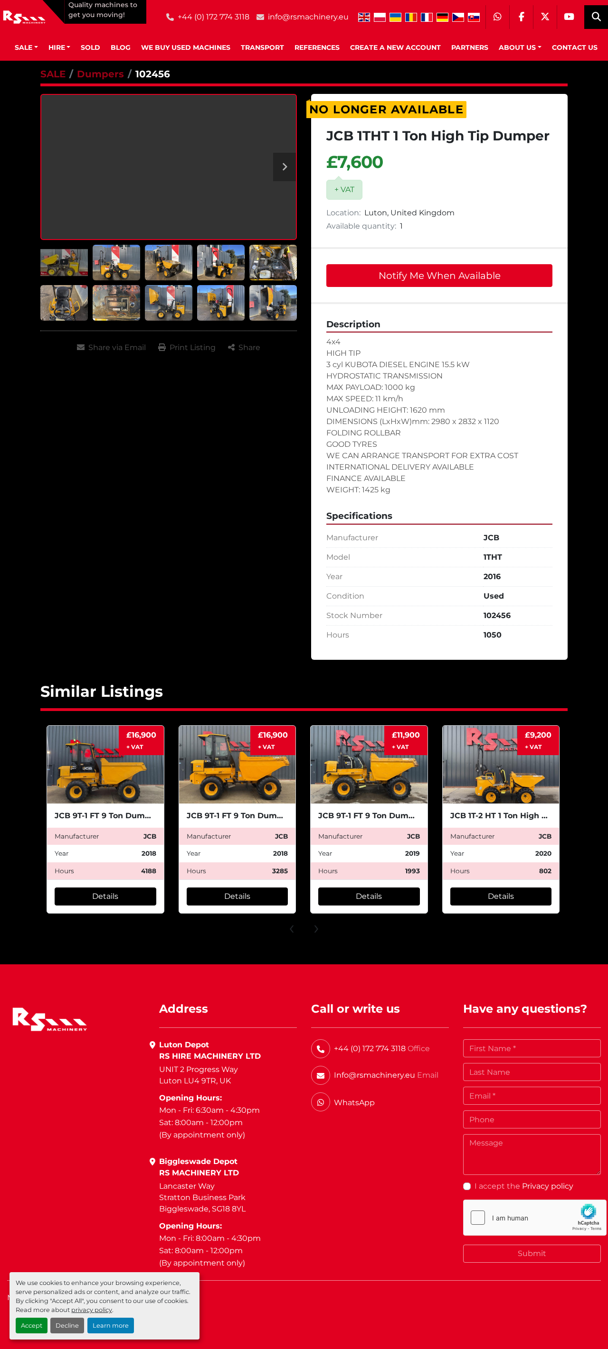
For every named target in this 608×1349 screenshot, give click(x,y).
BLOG (121, 47)
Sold (90, 47)
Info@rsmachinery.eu (374, 1075)
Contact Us (575, 47)
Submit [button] (532, 1253)
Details (105, 896)
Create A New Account (395, 47)
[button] (26, 48)
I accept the (524, 1186)
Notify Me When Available (440, 275)
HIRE (56, 47)
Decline (67, 1325)
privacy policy (91, 1309)
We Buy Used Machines (185, 47)
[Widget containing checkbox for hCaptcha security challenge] (535, 1218)
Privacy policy (547, 1186)
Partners (469, 47)
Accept (31, 1325)
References (317, 47)
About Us (517, 47)
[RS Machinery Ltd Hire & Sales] (49, 1018)
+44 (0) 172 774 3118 (213, 16)
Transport (262, 47)
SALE (23, 47)
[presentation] (291, 927)
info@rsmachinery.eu (308, 16)
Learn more (111, 1325)
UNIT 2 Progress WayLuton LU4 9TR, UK (198, 1075)
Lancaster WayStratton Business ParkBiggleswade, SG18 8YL (202, 1197)
